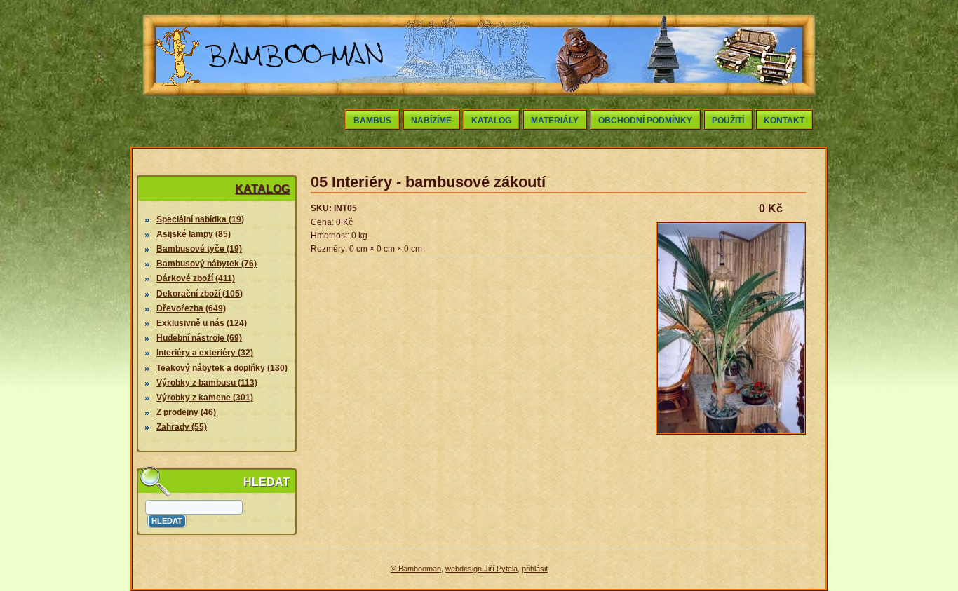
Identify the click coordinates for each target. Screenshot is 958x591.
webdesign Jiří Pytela (481, 568)
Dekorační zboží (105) (199, 294)
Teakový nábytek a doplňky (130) (222, 368)
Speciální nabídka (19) (200, 219)
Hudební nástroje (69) (199, 338)
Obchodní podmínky (645, 120)
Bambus (372, 120)
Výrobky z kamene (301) (204, 397)
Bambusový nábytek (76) (206, 264)
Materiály (555, 120)
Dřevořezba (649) (191, 308)
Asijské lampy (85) (193, 234)
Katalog (491, 120)
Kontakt (784, 120)
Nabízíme (431, 120)
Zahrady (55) (181, 427)
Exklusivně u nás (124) (201, 323)
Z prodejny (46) (186, 412)
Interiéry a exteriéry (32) (204, 353)
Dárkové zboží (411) (195, 278)
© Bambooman (416, 568)
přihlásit (535, 568)
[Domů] (270, 90)
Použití (728, 120)
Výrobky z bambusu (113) (206, 383)
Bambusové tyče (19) (199, 249)
